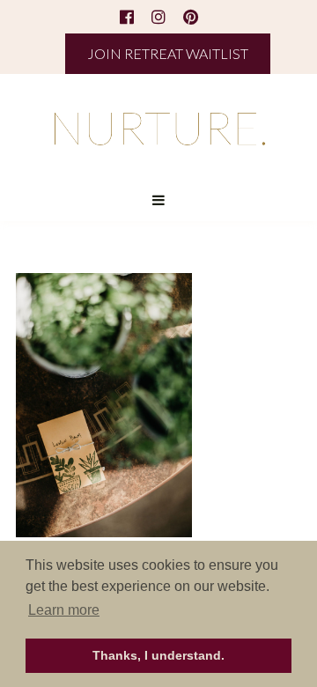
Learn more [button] (64, 609)
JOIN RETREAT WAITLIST (167, 53)
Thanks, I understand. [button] (158, 655)
